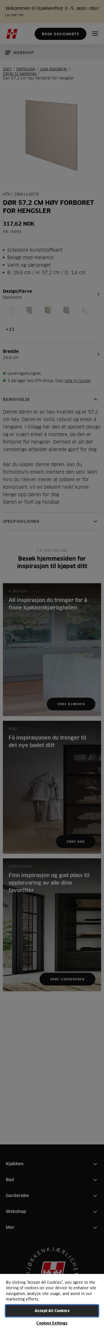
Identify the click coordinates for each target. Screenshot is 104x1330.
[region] (52, 1301)
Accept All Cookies (52, 1310)
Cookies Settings (51, 1323)
